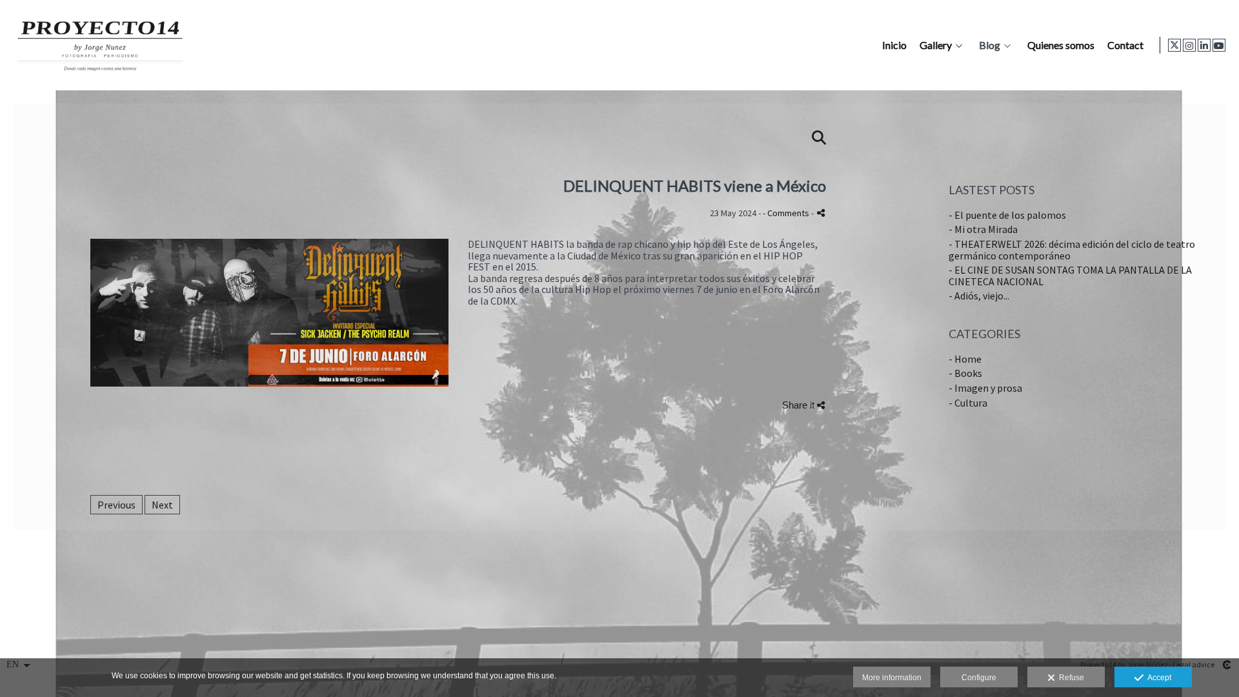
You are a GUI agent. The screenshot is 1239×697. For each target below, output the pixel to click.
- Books (965, 373)
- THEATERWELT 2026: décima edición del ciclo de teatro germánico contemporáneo (1072, 249)
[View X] (1174, 45)
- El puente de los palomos (1007, 214)
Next (162, 504)
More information (892, 677)
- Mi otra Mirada (983, 229)
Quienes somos (1060, 45)
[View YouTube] (1219, 45)
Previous (116, 504)
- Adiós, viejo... (979, 295)
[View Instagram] (1189, 45)
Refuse (1069, 677)
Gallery (936, 45)
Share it (799, 404)
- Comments (787, 213)
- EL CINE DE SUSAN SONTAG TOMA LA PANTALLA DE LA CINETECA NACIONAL (1070, 275)
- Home (965, 358)
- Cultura (968, 402)
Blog (989, 45)
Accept (1157, 677)
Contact (1125, 45)
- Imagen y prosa (985, 387)
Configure (979, 677)
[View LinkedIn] (1204, 45)
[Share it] (821, 212)
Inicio (894, 45)
